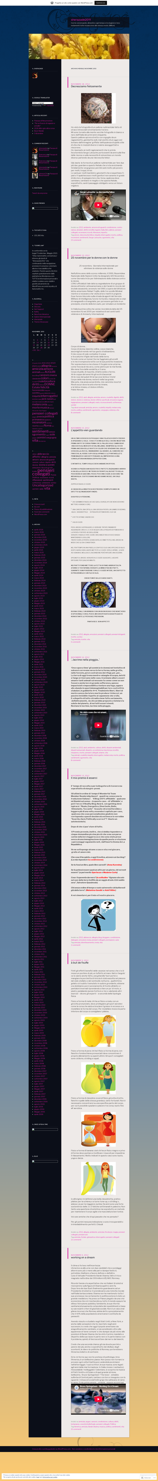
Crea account (39, 504)
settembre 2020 (41, 682)
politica (119, 235)
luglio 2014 (38, 870)
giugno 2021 (39, 659)
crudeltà (109, 397)
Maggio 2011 (39, 967)
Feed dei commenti (41, 512)
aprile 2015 (38, 847)
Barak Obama (93, 1427)
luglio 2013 (38, 901)
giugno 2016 (39, 812)
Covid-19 (52, 379)
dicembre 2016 (40, 797)
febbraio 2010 (39, 1005)
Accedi (37, 507)
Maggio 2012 (39, 936)
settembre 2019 (40, 713)
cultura (98, 748)
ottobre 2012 (39, 924)
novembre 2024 (40, 563)
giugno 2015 (39, 842)
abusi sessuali (79, 408)
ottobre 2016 (39, 802)
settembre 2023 (40, 593)
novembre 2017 (40, 769)
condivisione (111, 227)
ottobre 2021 (39, 649)
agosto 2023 (39, 596)
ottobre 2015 (39, 832)
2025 (39, 366)
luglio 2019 (38, 718)
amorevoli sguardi (99, 227)
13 (38, 343)
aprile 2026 (38, 530)
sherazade (43, 148)
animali (77, 755)
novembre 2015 (40, 830)
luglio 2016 (38, 809)
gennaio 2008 (39, 1069)
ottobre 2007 (39, 1076)
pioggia (34, 417)
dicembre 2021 (40, 644)
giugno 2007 (39, 1086)
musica (102, 1427)
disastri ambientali (114, 748)
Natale (52, 408)
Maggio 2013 (39, 906)
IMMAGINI (47, 393)
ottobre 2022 (39, 621)
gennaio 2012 (39, 947)
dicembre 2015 (40, 827)
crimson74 (43, 174)
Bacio (33, 375)
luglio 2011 (38, 962)
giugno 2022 (39, 629)
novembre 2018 (40, 738)
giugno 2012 (39, 934)
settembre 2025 (40, 545)
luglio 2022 (38, 626)
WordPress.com (40, 514)
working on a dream (83, 1257)
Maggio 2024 (39, 573)
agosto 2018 (39, 746)
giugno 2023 (39, 601)
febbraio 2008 (40, 1066)
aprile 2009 (38, 1030)
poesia (40, 416)
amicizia (97, 397)
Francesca (43, 155)
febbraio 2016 (39, 822)
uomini (73, 405)
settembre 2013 (40, 896)
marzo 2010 (39, 1002)
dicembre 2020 (40, 675)
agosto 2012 (39, 929)
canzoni (94, 1422)
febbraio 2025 (39, 555)
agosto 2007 (39, 1081)
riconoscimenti (106, 402)
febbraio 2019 (39, 730)
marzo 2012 (38, 941)
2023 (53, 363)
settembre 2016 (40, 804)
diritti (86, 230)
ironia (89, 940)
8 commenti (76, 413)
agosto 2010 (39, 990)
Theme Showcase (41, 322)
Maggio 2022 (39, 631)
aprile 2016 (38, 817)
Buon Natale (39, 131)
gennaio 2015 (39, 855)
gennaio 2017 (39, 794)
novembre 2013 (40, 891)
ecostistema (98, 750)
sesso (52, 431)
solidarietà (46, 483)
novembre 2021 (40, 647)
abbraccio (87, 937)
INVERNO (35, 399)
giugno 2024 (39, 570)
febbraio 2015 (39, 852)
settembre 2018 (40, 743)
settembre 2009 (41, 1018)
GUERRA (36, 393)
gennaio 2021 (39, 672)
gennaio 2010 (39, 1008)
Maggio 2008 (39, 1058)
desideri (80, 230)
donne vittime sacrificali (100, 400)
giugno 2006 (39, 1109)
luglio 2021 (38, 657)
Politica (113, 1424)
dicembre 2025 (40, 537)
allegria (90, 397)
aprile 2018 (38, 756)
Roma (47, 425)
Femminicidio (38, 390)
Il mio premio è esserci (84, 777)
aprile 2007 (38, 1091)
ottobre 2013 (39, 893)
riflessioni (96, 232)
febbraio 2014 (39, 883)
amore (76, 235)
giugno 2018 (39, 751)
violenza (112, 410)
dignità (116, 397)
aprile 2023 (38, 606)
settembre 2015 (40, 835)
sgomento (106, 238)
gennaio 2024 (39, 583)
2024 (34, 366)
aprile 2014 (38, 878)
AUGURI (50, 372)
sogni (47, 435)
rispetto (104, 232)
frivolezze (108, 1232)
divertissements (87, 942)
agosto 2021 (39, 654)
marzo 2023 (39, 608)
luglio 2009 (38, 1023)
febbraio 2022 (39, 639)
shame (101, 753)
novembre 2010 (40, 982)
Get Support (39, 309)
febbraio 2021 (39, 669)
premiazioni (110, 940)
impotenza (108, 750)
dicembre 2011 (40, 949)
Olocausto (35, 410)
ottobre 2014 (39, 863)
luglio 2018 (38, 748)
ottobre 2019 (39, 710)
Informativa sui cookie (50, 1477)
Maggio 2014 (39, 875)
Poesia (53, 475)
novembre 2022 (40, 619)
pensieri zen (83, 1235)
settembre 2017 (40, 774)
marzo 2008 (39, 1063)
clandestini (36, 379)
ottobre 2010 (39, 985)
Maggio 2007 (39, 1089)
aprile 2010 (38, 1000)
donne (35, 465)
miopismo (75, 753)
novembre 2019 (40, 708)
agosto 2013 (39, 898)
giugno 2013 (39, 903)
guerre (42, 393)
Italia (39, 399)
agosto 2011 (39, 959)
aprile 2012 (38, 939)
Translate (50, 105)
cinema (53, 375)
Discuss (37, 307)
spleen (34, 438)
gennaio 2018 (39, 764)
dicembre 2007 (40, 1071)
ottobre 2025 (39, 542)
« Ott (34, 350)
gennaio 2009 (39, 1038)
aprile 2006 (38, 1114)
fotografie (47, 390)
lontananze (75, 1424)
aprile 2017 (38, 786)
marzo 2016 (38, 819)
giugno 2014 (39, 873)
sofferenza (117, 402)
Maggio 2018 (39, 753)
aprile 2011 (38, 969)
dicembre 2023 (40, 586)
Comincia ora (100, 3)
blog (100, 937)
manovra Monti (43, 402)
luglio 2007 (38, 1084)
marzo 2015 (38, 850)
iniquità (97, 235)
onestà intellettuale (88, 1424)
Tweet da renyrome (39, 193)
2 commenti (75, 945)
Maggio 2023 (39, 603)
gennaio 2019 (39, 733)
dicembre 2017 (40, 766)
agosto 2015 (39, 837)
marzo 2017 (38, 789)
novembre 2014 (40, 860)
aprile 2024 (38, 575)
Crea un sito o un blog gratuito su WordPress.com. (51, 1449)
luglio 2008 (38, 1053)
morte (113, 235)
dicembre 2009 (40, 1010)
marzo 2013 (38, 911)
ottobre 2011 (39, 954)
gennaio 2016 (39, 825)
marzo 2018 (39, 758)
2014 (34, 454)
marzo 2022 (39, 636)
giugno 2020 (39, 690)
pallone (111, 230)
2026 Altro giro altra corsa (44, 128)
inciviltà (91, 230)
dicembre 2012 (40, 919)
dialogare (74, 940)
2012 (81, 227)
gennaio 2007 (39, 1097)
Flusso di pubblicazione (43, 509)
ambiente (87, 227)
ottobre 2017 (39, 771)
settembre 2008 (41, 1048)
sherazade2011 (81, 19)
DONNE (49, 384)
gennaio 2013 (39, 916)
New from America (41, 314)
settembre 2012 (40, 926)
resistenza (49, 423)
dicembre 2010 (40, 980)
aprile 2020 (38, 695)
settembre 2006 (41, 1102)
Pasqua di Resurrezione (43, 121)
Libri (36, 402)
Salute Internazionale (42, 317)
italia (103, 230)
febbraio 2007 (40, 1094)
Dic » (38, 350)
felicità (44, 387)
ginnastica (91, 1237)
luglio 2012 (38, 931)
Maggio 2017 (39, 784)
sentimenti (84, 238)
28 (41, 348)
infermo (53, 393)
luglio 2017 (38, 779)
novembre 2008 (40, 1043)
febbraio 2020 (40, 700)
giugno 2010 (39, 995)
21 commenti (76, 1240)
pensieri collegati (88, 402)
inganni (97, 230)
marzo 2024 (39, 578)
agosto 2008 (39, 1051)
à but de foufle (79, 962)
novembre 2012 (40, 921)
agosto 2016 (39, 807)
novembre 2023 (40, 588)
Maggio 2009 (39, 1028)
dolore (73, 400)
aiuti (85, 397)
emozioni (113, 400)
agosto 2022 (39, 624)
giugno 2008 (39, 1056)
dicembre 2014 (40, 858)
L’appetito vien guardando (86, 430)
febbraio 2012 (39, 944)
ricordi (89, 232)
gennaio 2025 (39, 558)
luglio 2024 (38, 568)
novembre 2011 (40, 952)
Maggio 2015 (39, 845)
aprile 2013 (38, 908)
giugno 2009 (39, 1025)
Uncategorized (42, 485)
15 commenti (76, 1429)
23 (49, 345)
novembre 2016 (40, 799)
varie (117, 940)
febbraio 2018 (39, 761)
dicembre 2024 (40, 560)
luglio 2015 (38, 840)
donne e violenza (83, 400)
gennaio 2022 (39, 641)
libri (106, 230)
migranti (50, 405)
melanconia (116, 408)
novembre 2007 (40, 1074)
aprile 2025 (38, 550)
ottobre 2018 (39, 741)
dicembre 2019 (40, 705)
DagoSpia (38, 304)
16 (49, 343)
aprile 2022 (38, 634)
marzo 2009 (39, 1033)
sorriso (79, 637)
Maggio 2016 (39, 814)
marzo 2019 (38, 728)
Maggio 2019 (39, 723)
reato (97, 402)
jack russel (47, 398)
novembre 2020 (40, 677)
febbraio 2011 (39, 975)
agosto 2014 (39, 868)
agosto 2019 (39, 715)
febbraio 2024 (40, 580)
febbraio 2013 (39, 913)
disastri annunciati (78, 750)
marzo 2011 (38, 972)
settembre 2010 (40, 987)
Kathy (36, 312)
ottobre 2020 (39, 680)
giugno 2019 (39, 720)
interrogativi (105, 235)
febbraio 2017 (39, 791)
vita (112, 238)
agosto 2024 (39, 565)
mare (52, 402)
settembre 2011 (40, 957)
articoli (42, 372)
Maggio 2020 (39, 692)
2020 (39, 363)
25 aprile (34, 363)
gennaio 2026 (39, 535)
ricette (73, 637)
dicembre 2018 (40, 736)
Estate (83, 1237)
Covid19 (34, 381)
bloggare (106, 937)
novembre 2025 (40, 540)
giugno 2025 (39, 547)
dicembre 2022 (40, 616)
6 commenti (75, 642)
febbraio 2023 (39, 611)
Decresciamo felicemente (86, 86)
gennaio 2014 (39, 886)
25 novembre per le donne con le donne (94, 257)
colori (44, 378)
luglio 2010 (38, 992)
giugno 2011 (39, 964)
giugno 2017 (39, 781)
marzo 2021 (38, 667)
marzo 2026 (39, 532)
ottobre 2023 (39, 591)
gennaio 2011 (39, 977)
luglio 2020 (38, 687)
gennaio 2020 (39, 703)
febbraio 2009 (40, 1036)
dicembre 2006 (40, 1099)
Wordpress (42, 441)
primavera (38, 419)
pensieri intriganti (118, 634)
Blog (37, 375)
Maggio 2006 (39, 1112)
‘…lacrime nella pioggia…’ (85, 659)
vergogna (104, 410)
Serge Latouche (95, 238)
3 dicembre (38, 133)
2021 (44, 363)
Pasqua (44, 410)
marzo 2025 (39, 553)
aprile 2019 (38, 725)
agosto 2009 (39, 1020)
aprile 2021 (38, 664)
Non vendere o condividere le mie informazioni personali (93, 1449)
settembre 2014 (40, 865)
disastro (89, 750)
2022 (48, 363)
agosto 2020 (39, 685)
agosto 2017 (39, 776)
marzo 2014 (39, 880)
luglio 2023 (38, 598)
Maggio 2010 (39, 997)
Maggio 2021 (39, 662)
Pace (40, 410)
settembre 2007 (41, 1079)
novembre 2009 (40, 1013)
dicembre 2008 (40, 1041)
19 (34, 345)
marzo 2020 (39, 697)
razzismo (47, 420)
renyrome (38, 188)
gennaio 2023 (39, 614)
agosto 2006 (39, 1104)
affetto (36, 456)
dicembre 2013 (40, 888)
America (77, 1427)
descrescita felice (87, 235)
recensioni (82, 232)
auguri (88, 1422)
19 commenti (76, 240)
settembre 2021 (40, 652)
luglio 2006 (38, 1107)
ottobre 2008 (39, 1046)
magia (115, 1232)
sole (52, 434)
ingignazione (76, 402)
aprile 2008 (38, 1061)
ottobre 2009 (39, 1015)
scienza (40, 428)
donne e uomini (46, 464)
